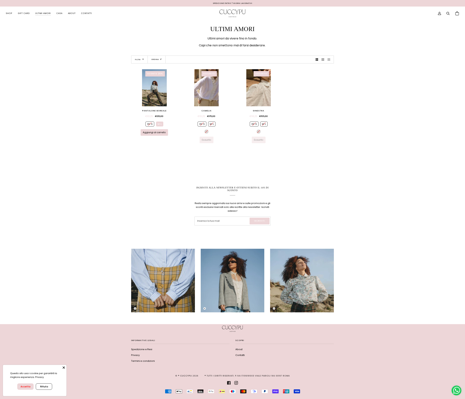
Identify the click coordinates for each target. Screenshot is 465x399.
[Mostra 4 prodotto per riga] (330, 59)
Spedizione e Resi (141, 349)
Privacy (135, 355)
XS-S (150, 124)
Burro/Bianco (206, 131)
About (238, 349)
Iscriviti (259, 220)
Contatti (240, 355)
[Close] (64, 367)
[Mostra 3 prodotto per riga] (323, 59)
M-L (159, 124)
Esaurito (206, 140)
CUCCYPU (186, 375)
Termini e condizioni (143, 361)
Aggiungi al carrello (154, 132)
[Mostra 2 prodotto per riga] (317, 59)
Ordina (155, 59)
